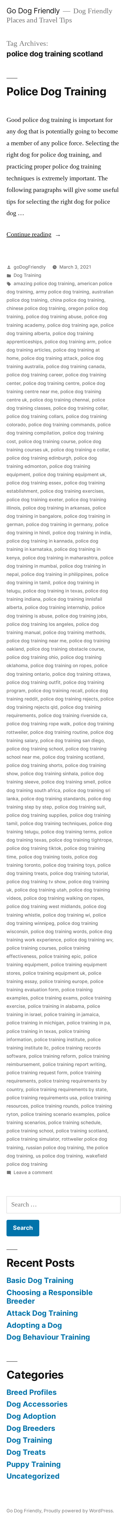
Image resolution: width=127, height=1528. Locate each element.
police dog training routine (59, 732)
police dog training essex (33, 483)
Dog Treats (26, 1452)
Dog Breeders (30, 1428)
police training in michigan (35, 1023)
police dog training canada (75, 366)
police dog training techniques (53, 823)
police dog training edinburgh (38, 458)
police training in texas (31, 1031)
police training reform (52, 1056)
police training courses (31, 948)
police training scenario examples (57, 1114)
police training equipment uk (54, 973)
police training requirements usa (41, 1098)
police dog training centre (51, 383)
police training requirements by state (66, 1089)
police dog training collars (34, 416)
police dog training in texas (52, 591)
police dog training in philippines (56, 574)
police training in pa (88, 1023)
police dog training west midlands (43, 906)
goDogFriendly (30, 267)
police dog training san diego (72, 740)
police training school (29, 1131)
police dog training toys (69, 865)
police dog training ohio (32, 657)
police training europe (63, 981)
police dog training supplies (36, 815)
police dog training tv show (36, 881)
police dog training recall (55, 690)
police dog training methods (74, 632)
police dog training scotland (72, 757)
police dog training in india (81, 533)
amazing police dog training (44, 283)
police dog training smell (68, 782)
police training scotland (81, 1131)
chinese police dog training (36, 308)
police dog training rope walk (38, 724)
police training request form (36, 1072)
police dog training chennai (59, 400)
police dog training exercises (71, 491)
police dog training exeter (34, 499)
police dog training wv (88, 940)
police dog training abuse (54, 316)
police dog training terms (68, 832)
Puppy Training (33, 1464)
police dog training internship (57, 607)
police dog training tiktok (33, 848)
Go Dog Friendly (33, 10)
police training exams (53, 998)
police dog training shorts (34, 765)
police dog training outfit (33, 682)
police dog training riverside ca (72, 715)
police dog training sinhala (49, 773)
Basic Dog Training (40, 1280)
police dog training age (72, 325)
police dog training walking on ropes (63, 898)
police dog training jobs (80, 616)
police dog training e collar (80, 450)
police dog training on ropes (61, 665)
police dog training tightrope (80, 840)
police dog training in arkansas (56, 508)
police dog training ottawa (81, 674)
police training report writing (74, 1064)
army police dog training (62, 292)
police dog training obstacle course (65, 649)
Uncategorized (33, 1476)
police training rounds (54, 1106)
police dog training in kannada (39, 541)
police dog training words (59, 931)
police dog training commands (61, 424)
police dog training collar (80, 408)
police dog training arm (70, 342)
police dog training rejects (69, 699)
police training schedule (74, 1122)
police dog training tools (45, 857)
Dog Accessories (37, 1404)
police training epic (60, 956)
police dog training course (47, 441)
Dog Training (27, 275)
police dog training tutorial (79, 873)
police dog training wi (66, 915)
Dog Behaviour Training (48, 1337)
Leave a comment (33, 1172)
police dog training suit (80, 807)
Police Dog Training (56, 91)
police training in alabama (56, 1006)
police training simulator (32, 1139)
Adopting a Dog (34, 1325)
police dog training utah (40, 890)
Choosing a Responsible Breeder (49, 1297)
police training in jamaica (71, 1014)
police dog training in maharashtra (59, 558)
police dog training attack (49, 358)
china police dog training (77, 300)
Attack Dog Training (42, 1313)
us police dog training (59, 1156)
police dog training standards (53, 798)
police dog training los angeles (39, 624)
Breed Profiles (31, 1392)
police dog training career (34, 375)
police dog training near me (36, 641)
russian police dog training (55, 1147)
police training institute (59, 1039)
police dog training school (34, 749)
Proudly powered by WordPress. (79, 1511)
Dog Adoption (31, 1416)
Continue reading (33, 234)
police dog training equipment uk (69, 474)
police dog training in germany (59, 524)
